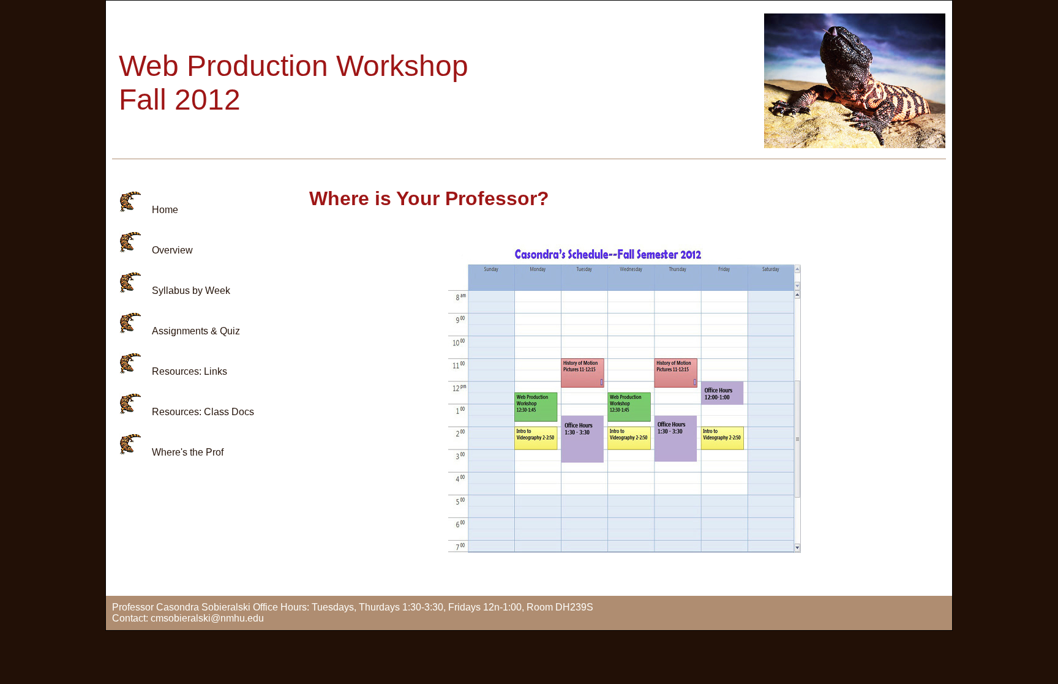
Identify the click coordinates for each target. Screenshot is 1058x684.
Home (165, 210)
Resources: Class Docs (203, 412)
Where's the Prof (187, 452)
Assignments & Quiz (196, 331)
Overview (172, 250)
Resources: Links (189, 371)
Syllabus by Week (191, 290)
